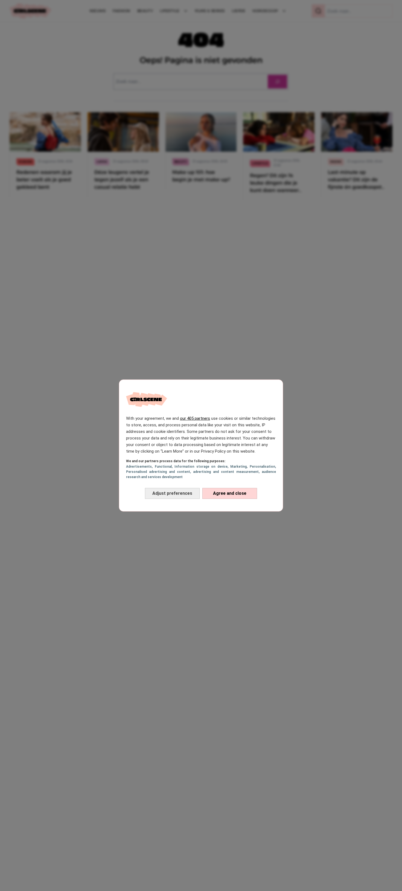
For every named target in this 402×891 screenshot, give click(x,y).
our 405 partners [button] (195, 418)
